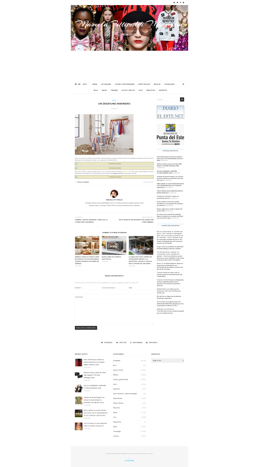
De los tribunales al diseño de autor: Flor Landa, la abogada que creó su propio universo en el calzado (170, 240)
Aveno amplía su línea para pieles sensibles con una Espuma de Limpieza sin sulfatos (170, 203)
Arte (85, 84)
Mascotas (150, 90)
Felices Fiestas (118, 403)
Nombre (78, 288)
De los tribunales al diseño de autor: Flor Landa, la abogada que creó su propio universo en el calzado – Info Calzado (170, 234)
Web (130, 288)
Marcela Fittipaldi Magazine (129, 24)
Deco (96, 90)
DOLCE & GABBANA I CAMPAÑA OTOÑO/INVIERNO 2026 (167, 172)
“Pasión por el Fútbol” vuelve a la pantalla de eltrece (168, 197)
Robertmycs (162, 289)
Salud (104, 90)
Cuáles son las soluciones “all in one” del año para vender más (169, 291)
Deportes (163, 90)
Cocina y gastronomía (124, 84)
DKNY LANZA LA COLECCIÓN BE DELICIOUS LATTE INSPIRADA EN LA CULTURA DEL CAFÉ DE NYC (170, 185)
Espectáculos (144, 84)
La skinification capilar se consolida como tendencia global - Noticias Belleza (168, 254)
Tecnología (169, 84)
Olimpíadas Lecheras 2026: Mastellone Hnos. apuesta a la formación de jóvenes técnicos (170, 282)
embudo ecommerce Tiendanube (165, 310)
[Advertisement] (129, 66)
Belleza (157, 84)
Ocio (141, 90)
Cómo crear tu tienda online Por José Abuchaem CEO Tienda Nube (169, 274)
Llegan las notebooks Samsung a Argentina (169, 297)
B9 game (160, 296)
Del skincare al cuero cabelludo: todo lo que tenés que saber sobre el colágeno (170, 258)
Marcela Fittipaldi (83, 182)
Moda (95, 84)
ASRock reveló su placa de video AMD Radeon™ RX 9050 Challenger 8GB (169, 165)
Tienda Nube (162, 272)
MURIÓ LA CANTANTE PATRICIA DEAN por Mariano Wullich (170, 248)
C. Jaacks (150, 453)
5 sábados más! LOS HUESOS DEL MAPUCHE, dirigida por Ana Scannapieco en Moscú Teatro (170, 304)
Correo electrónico (109, 288)
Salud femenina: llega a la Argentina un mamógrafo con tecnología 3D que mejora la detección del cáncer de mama (170, 266)
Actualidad (106, 84)
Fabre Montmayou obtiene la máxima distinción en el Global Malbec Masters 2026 (170, 158)
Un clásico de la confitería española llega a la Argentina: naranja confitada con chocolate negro (170, 216)
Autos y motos (128, 90)
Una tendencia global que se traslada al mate (170, 312)
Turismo (114, 90)
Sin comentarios (148, 182)
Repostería (117, 422)
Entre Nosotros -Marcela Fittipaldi (125, 394)
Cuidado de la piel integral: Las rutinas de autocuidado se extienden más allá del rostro (170, 178)
